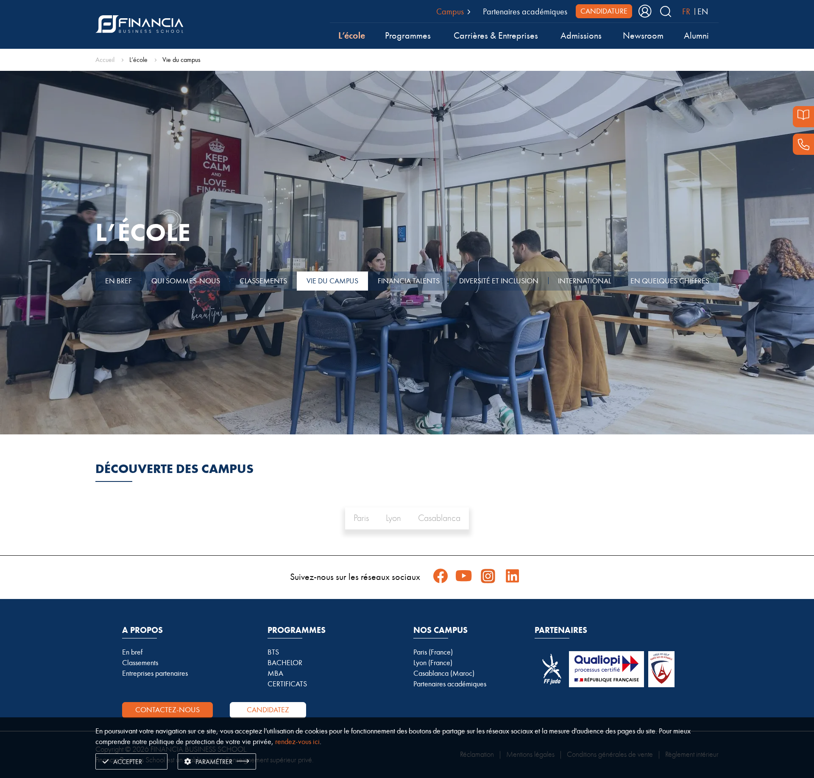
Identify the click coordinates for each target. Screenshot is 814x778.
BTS (273, 652)
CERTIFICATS (287, 683)
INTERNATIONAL (584, 280)
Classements (140, 662)
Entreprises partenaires (155, 673)
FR (686, 11)
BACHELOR (285, 662)
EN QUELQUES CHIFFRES (669, 280)
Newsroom (643, 35)
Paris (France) (433, 652)
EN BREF (118, 280)
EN (702, 11)
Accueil (104, 60)
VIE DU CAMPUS (332, 280)
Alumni (696, 35)
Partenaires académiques (525, 11)
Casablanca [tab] (439, 517)
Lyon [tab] (393, 517)
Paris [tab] (361, 517)
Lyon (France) (432, 662)
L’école (351, 35)
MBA (275, 673)
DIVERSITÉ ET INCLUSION (498, 280)
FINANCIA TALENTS (409, 280)
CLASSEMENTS (263, 280)
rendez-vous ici (297, 741)
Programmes (408, 35)
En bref (132, 652)
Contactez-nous (167, 709)
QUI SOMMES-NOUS (185, 280)
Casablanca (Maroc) (443, 673)
